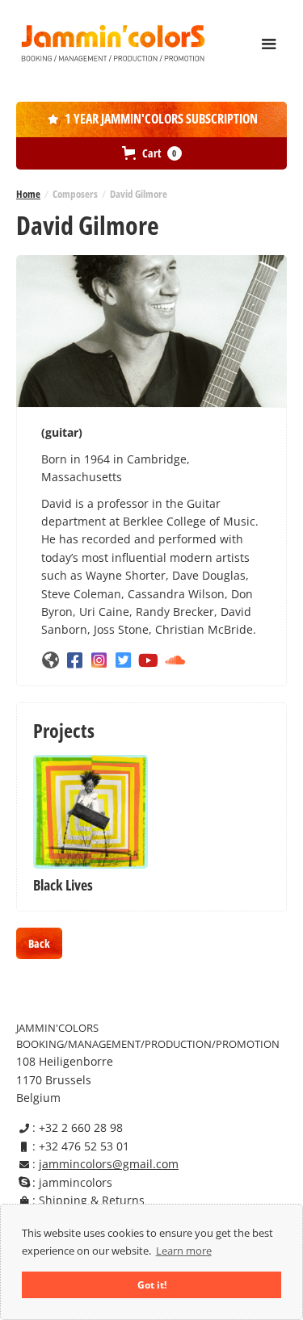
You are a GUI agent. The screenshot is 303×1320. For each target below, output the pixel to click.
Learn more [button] (184, 1250)
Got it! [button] (151, 1284)
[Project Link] (90, 812)
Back (39, 943)
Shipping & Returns (92, 1200)
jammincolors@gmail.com (109, 1163)
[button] (269, 44)
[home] (113, 43)
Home (28, 193)
